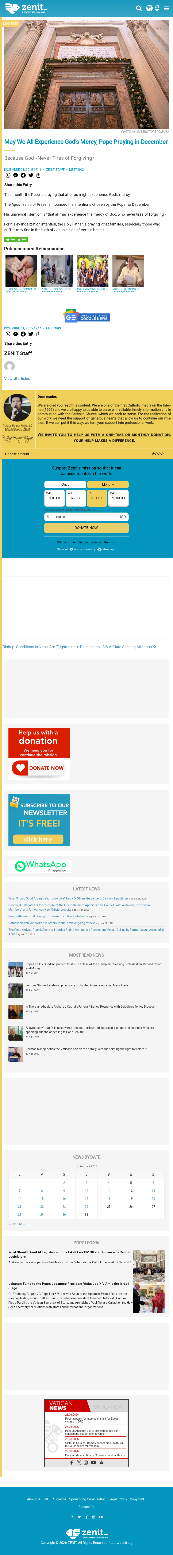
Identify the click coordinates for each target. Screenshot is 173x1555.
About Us (34, 1499)
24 (86, 1206)
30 (64, 1214)
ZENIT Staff (55, 169)
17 (86, 1198)
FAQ (46, 1499)
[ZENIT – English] (48, 8)
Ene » (21, 1224)
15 (42, 1198)
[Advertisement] (86, 612)
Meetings (10, 23)
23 (64, 1206)
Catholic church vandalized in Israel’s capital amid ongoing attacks (52, 923)
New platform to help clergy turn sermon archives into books (48, 916)
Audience (59, 1499)
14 (19, 1198)
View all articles (17, 378)
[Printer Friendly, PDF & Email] (16, 239)
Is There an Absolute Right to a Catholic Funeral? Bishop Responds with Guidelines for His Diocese (90, 1006)
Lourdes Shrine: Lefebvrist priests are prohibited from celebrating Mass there (77, 985)
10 (86, 1190)
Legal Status (117, 1499)
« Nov (12, 1224)
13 (153, 1190)
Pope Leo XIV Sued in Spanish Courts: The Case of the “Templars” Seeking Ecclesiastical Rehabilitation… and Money (94, 966)
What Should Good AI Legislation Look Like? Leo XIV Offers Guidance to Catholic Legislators (68, 898)
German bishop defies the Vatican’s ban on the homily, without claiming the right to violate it (86, 1049)
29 (42, 1214)
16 (64, 1198)
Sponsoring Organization (87, 1499)
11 (109, 1190)
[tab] (65, 1406)
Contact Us (86, 1507)
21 (19, 1206)
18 (109, 1198)
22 (42, 1206)
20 (153, 1198)
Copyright (137, 1499)
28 (19, 1214)
